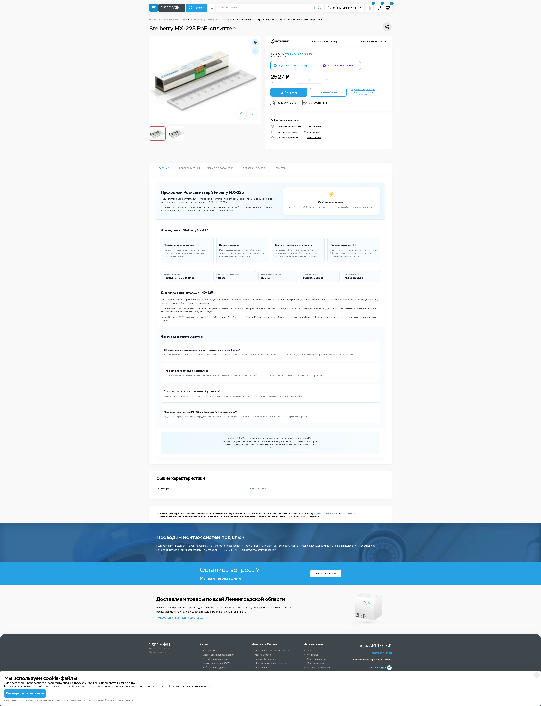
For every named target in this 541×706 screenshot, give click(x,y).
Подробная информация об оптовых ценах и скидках (363, 92)
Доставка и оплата (253, 167)
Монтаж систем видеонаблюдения (265, 656)
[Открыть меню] (153, 8)
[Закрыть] (537, 675)
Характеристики (189, 167)
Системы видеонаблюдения (218, 654)
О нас (310, 650)
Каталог (199, 7)
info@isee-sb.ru (348, 513)
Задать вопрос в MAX (341, 65)
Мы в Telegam (378, 667)
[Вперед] (251, 113)
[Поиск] (319, 8)
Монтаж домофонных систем (271, 663)
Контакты (312, 654)
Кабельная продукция (215, 667)
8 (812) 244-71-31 (345, 7)
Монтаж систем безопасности (272, 650)
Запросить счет (287, 102)
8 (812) (376, 645)
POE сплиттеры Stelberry (324, 41)
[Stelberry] (279, 41)
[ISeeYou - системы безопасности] (159, 644)
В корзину (291, 92)
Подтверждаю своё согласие (25, 693)
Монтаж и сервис (316, 663)
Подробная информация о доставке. (179, 617)
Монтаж (281, 167)
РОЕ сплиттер (257, 488)
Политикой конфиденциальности (189, 686)
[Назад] (242, 113)
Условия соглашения (318, 667)
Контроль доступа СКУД (216, 663)
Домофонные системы (215, 659)
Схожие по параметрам (220, 167)
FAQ (211, 7)
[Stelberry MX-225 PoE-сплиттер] (205, 80)
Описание (163, 167)
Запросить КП (318, 102)
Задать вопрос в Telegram (294, 65)
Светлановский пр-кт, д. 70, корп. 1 (372, 659)
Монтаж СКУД (262, 667)
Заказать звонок (325, 573)
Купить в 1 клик (328, 92)
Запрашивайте (314, 138)
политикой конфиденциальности (111, 700)
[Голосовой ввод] (314, 8)
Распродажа (210, 650)
